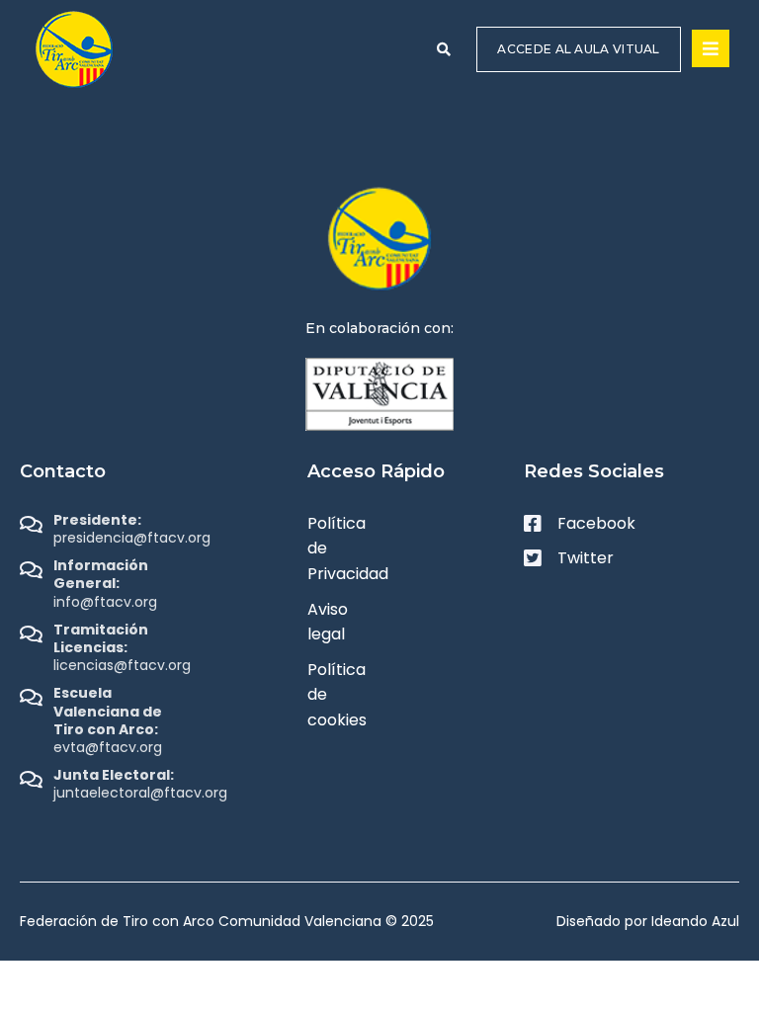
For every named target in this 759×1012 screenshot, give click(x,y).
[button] (444, 49)
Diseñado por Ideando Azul (647, 921)
